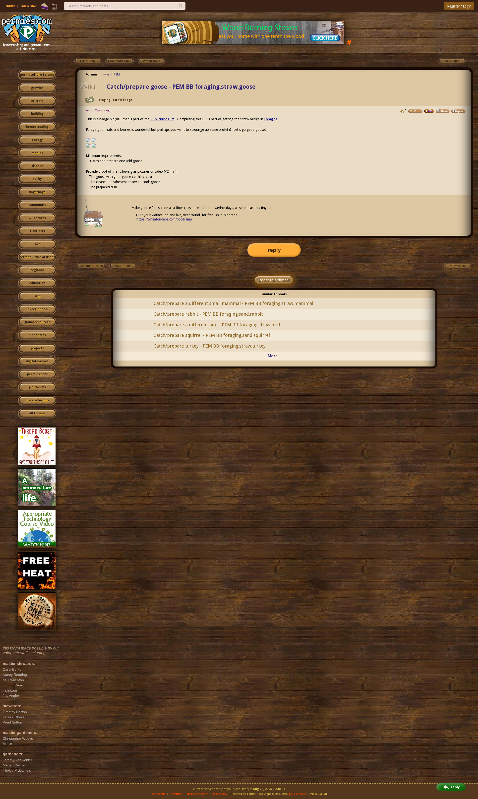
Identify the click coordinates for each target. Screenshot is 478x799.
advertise (176, 794)
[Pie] (45, 6)
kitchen (37, 166)
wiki (106, 74)
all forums (37, 413)
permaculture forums (37, 74)
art (37, 244)
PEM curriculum (162, 119)
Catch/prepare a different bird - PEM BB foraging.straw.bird (217, 324)
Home (10, 6)
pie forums (37, 387)
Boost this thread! (274, 280)
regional (37, 270)
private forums (37, 400)
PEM (117, 74)
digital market (37, 361)
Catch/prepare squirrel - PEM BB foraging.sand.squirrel (212, 335)
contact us (158, 794)
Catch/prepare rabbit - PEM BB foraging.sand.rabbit (208, 314)
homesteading (37, 127)
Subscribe (28, 6)
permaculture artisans (37, 257)
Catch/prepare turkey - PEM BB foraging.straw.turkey (210, 346)
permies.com (37, 374)
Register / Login (459, 6)
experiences (37, 309)
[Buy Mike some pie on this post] (429, 111)
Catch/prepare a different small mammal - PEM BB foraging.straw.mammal (233, 303)
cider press (37, 335)
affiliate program (197, 794)
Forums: (92, 74)
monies (37, 153)
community (37, 205)
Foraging (271, 119)
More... (274, 356)
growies (37, 88)
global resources (37, 322)
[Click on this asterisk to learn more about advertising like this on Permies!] (349, 42)
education (37, 283)
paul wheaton (298, 794)
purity (37, 179)
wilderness (37, 218)
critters (37, 101)
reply (274, 250)
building (37, 114)
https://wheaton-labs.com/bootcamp (164, 219)
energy (37, 140)
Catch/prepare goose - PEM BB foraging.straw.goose (181, 86)
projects (37, 348)
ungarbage (37, 192)
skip (37, 296)
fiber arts (37, 231)
